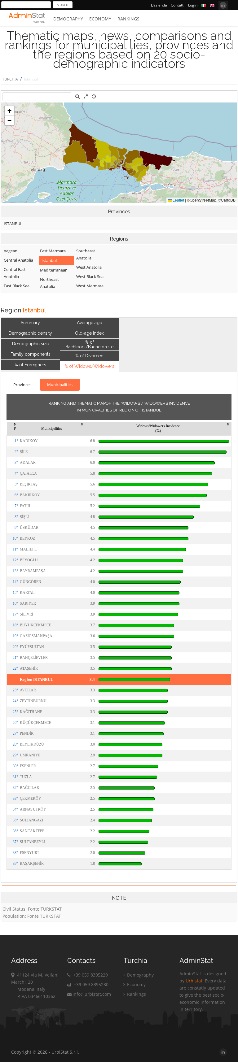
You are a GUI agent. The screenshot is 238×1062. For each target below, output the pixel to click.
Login (192, 5)
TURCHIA (10, 79)
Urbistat (194, 981)
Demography (68, 19)
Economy (100, 19)
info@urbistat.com (92, 994)
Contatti (177, 5)
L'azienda (159, 5)
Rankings (128, 19)
